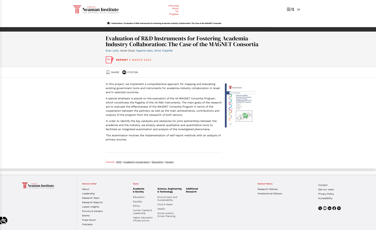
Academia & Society (138, 190)
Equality (137, 201)
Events (86, 215)
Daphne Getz (144, 50)
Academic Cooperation (137, 162)
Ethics (136, 205)
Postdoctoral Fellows (270, 193)
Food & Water (165, 204)
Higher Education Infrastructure (143, 219)
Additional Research (192, 190)
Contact (323, 185)
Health (161, 208)
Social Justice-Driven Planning (166, 215)
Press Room (89, 220)
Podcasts (87, 224)
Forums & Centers (92, 211)
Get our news (326, 189)
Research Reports (92, 202)
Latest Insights (90, 206)
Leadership (88, 193)
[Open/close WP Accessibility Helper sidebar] (3, 220)
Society (169, 162)
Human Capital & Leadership (142, 212)
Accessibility (325, 198)
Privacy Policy (326, 193)
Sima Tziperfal (163, 50)
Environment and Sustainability (167, 198)
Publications (117, 23)
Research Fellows (268, 189)
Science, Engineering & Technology (169, 190)
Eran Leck (112, 50)
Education (158, 162)
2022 (119, 162)
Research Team (90, 198)
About (85, 189)
